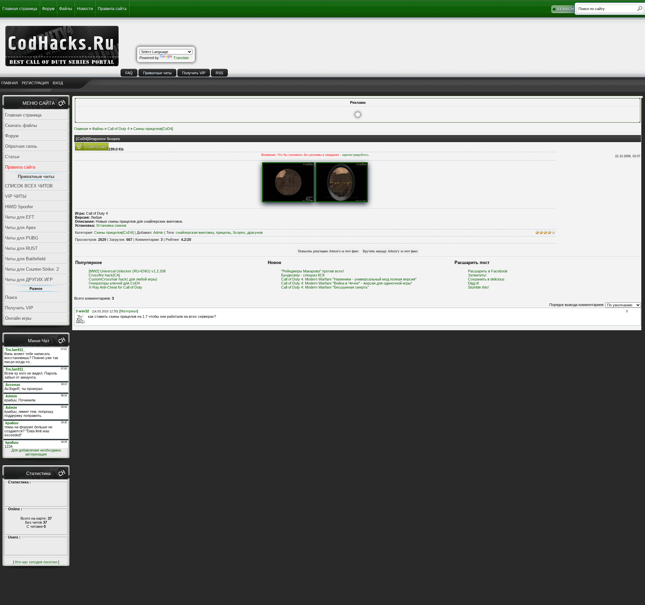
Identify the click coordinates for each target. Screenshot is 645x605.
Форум (48, 8)
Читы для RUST (21, 248)
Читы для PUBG (21, 238)
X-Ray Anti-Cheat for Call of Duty (115, 287)
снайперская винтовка (195, 232)
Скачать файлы (21, 125)
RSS (219, 73)
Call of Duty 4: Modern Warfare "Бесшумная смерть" (325, 287)
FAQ (129, 73)
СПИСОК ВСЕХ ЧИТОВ (29, 185)
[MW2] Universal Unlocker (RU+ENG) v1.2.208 (127, 271)
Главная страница (19, 8)
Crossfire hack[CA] (104, 275)
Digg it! (473, 283)
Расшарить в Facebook (488, 271)
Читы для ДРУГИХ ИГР (29, 279)
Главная (81, 129)
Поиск (11, 297)
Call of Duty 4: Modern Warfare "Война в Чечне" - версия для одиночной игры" (346, 283)
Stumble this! (478, 287)
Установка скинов (111, 225)
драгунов (255, 232)
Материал (128, 311)
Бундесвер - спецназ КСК (303, 275)
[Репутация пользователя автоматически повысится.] (328, 251)
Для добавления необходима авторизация (36, 452)
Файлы (65, 8)
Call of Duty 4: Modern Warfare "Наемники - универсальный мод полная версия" (349, 279)
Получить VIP (193, 73)
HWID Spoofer (19, 206)
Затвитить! (477, 275)
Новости (85, 8)
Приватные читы (157, 73)
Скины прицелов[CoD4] (153, 129)
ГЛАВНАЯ (9, 83)
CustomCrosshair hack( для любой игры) (123, 279)
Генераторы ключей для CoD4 (114, 283)
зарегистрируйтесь (355, 155)
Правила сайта (112, 8)
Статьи (12, 156)
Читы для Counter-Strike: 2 (32, 269)
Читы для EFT (19, 217)
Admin (158, 232)
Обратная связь (21, 146)
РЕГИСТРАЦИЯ (35, 83)
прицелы (223, 232)
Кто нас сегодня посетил (36, 562)
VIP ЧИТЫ (16, 196)
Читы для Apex (20, 227)
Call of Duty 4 (118, 129)
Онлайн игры (18, 318)
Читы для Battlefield (25, 258)
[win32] (87, 316)
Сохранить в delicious (486, 279)
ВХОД (58, 83)
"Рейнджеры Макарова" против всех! (312, 271)
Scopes (239, 232)
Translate (181, 58)
